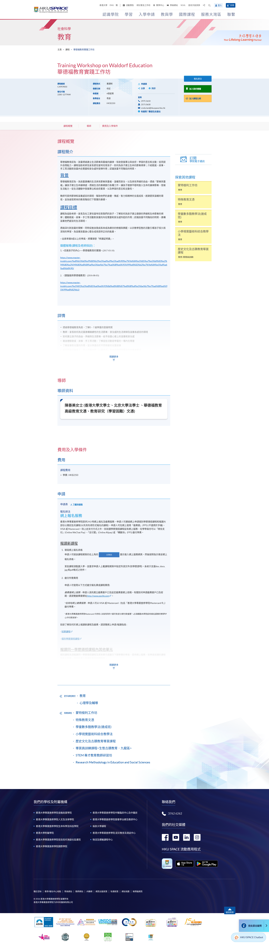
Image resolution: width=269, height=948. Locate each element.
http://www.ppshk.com (98, 596)
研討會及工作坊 (143, 5)
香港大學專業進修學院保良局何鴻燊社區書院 (58, 839)
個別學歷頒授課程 (70, 638)
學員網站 (174, 5)
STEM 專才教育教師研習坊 (94, 755)
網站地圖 (125, 891)
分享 (143, 88)
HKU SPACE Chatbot (251, 937)
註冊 (232, 5)
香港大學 (103, 5)
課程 (67, 49)
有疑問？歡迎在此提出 (151, 111)
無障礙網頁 (137, 891)
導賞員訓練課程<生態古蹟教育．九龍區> (104, 748)
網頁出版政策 (101, 891)
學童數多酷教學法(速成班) (94, 727)
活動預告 (130, 5)
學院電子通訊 (197, 159)
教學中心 (160, 5)
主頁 (59, 49)
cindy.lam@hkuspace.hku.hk (153, 108)
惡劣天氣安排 (194, 5)
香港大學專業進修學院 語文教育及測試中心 (114, 833)
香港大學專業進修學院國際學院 (51, 846)
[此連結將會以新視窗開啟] (184, 863)
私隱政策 (114, 891)
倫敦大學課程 (99, 826)
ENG (112, 5)
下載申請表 (78, 504)
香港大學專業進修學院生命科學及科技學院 (57, 826)
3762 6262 (175, 813)
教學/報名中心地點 (53, 891)
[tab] (113, 141)
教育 (64, 37)
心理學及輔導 (89, 703)
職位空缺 (37, 891)
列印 (154, 88)
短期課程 (66, 631)
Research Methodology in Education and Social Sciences (113, 762)
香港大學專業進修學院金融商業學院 (54, 812)
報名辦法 (198, 79)
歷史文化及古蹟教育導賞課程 (96, 741)
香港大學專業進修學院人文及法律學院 (55, 819)
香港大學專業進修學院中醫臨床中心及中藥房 (115, 812)
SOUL (183, 5)
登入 (220, 5)
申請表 (144, 84)
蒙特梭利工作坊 (86, 712)
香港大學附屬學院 (45, 833)
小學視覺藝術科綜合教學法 (94, 734)
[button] (209, 5)
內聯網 (89, 891)
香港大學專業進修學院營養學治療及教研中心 (115, 819)
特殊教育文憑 (85, 720)
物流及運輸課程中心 (103, 839)
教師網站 (79, 891)
